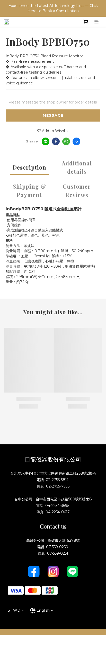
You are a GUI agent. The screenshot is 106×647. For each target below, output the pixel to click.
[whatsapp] (66, 141)
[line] (45, 141)
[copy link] (76, 141)
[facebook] (56, 141)
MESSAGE (53, 115)
